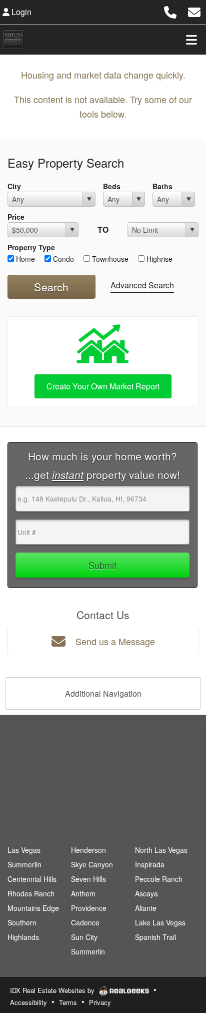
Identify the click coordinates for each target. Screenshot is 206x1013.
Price (16, 217)
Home (24, 259)
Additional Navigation (103, 693)
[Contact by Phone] (170, 11)
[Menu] (192, 40)
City (14, 186)
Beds (111, 186)
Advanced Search (142, 285)
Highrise (158, 259)
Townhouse (109, 259)
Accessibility (28, 1002)
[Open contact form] (194, 11)
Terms (68, 1002)
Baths (162, 186)
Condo (62, 259)
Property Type (31, 247)
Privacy (100, 1002)
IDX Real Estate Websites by (53, 990)
